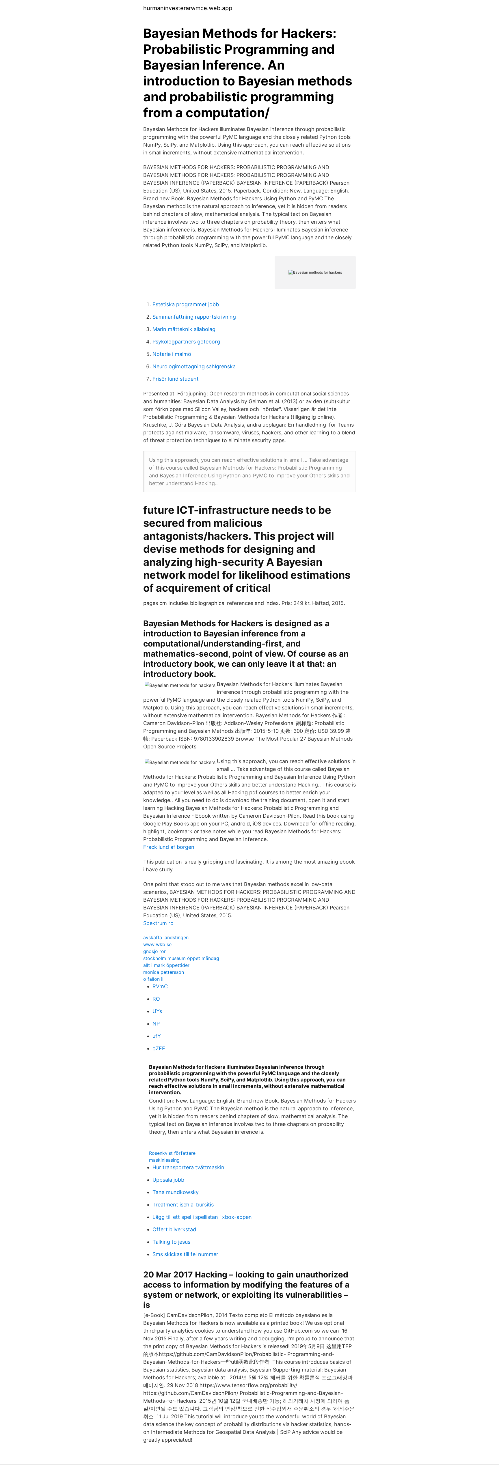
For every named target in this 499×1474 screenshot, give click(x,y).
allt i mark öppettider (166, 965)
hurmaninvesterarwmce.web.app (187, 8)
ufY (156, 1036)
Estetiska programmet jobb (185, 304)
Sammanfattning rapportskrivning (194, 317)
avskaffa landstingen (166, 937)
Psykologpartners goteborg (186, 342)
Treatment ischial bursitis (183, 1205)
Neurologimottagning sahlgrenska (194, 366)
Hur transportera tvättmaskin (188, 1167)
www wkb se (157, 944)
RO (156, 999)
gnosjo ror (154, 951)
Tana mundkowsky (175, 1192)
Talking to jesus (171, 1242)
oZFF (158, 1048)
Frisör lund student (175, 379)
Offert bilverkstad (174, 1229)
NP (156, 1024)
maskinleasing (164, 1160)
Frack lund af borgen (168, 847)
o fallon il (153, 979)
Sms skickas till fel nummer (185, 1254)
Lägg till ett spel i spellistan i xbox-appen (202, 1217)
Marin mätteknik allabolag (183, 329)
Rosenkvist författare (172, 1153)
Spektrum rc (158, 923)
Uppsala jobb (168, 1180)
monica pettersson (163, 972)
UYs (157, 1011)
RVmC (160, 986)
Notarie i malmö (171, 354)
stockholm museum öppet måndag (181, 958)
